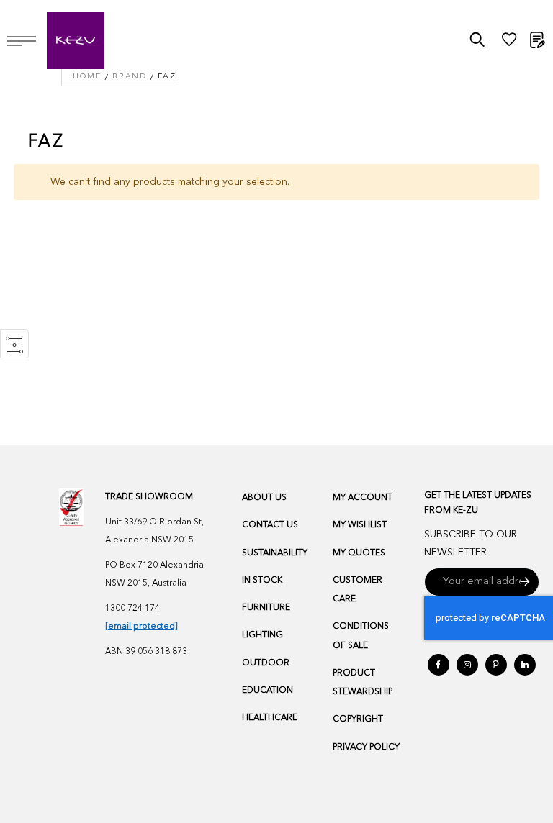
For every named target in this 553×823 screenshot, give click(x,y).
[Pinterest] (496, 665)
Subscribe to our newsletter (470, 543)
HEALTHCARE (269, 718)
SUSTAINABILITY (274, 553)
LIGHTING (262, 635)
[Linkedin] (525, 665)
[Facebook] (438, 665)
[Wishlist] (509, 43)
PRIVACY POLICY (366, 747)
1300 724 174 (132, 608)
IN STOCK (262, 580)
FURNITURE (266, 608)
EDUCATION (267, 690)
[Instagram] (467, 665)
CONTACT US (270, 525)
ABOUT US (264, 498)
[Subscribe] (525, 582)
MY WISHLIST (360, 525)
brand (129, 77)
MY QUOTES (359, 553)
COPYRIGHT (358, 719)
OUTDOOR (265, 663)
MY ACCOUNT (362, 498)
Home (87, 77)
